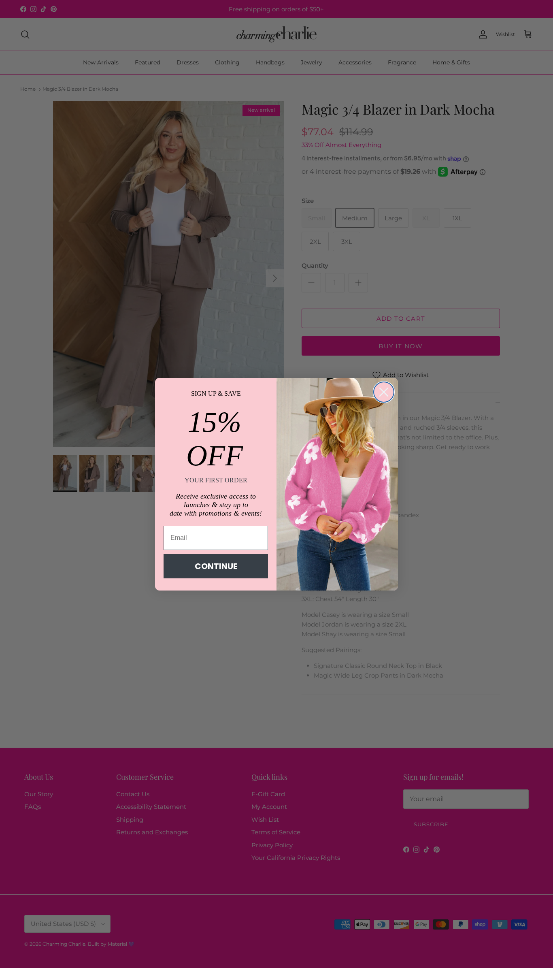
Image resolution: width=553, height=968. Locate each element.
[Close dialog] (384, 392)
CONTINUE (216, 566)
